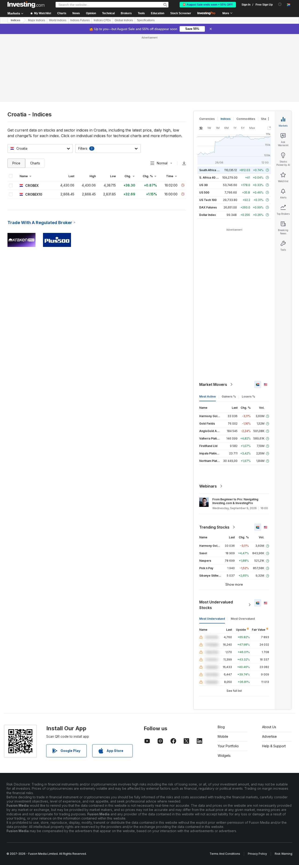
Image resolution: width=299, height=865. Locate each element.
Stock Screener (180, 13)
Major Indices (36, 20)
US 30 (203, 185)
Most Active (207, 396)
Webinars (208, 486)
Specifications (146, 20)
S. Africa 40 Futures (213, 177)
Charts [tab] (35, 163)
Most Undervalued (212, 618)
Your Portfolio (228, 746)
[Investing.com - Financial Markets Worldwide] (25, 4)
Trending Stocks (214, 527)
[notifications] (280, 4)
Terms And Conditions (225, 853)
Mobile (223, 736)
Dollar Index (207, 215)
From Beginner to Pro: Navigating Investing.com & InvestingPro (235, 501)
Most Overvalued (243, 618)
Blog (221, 727)
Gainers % (229, 396)
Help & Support (274, 746)
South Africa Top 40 (213, 170)
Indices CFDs (102, 20)
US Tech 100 (208, 200)
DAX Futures (208, 207)
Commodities (245, 119)
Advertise (269, 736)
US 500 (204, 192)
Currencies (207, 119)
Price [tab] (16, 163)
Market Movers (213, 384)
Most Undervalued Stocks (216, 605)
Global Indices (124, 20)
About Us (269, 727)
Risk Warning (283, 853)
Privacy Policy (257, 853)
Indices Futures (80, 20)
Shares (266, 119)
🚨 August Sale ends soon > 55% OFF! (207, 4)
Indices (15, 20)
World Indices (57, 20)
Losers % (248, 396)
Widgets (224, 756)
